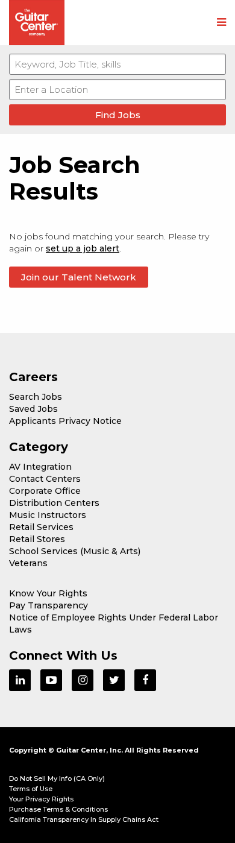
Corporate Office (45, 490)
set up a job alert (82, 248)
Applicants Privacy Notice (65, 420)
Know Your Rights (48, 593)
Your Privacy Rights (41, 799)
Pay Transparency (48, 605)
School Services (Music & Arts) (74, 551)
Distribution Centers (54, 502)
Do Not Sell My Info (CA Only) (57, 778)
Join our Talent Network (78, 277)
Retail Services (41, 527)
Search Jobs (35, 396)
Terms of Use (30, 789)
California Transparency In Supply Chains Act (83, 819)
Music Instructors (47, 515)
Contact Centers (45, 478)
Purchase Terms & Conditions (58, 809)
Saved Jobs (33, 408)
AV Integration (40, 466)
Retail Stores (37, 539)
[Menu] (221, 22)
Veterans (28, 563)
